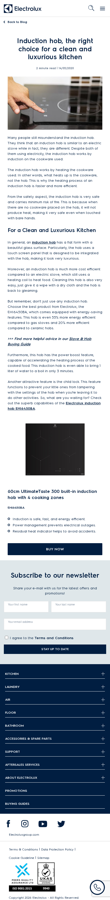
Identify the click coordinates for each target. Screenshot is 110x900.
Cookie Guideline (21, 858)
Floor (10, 712)
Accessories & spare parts (28, 738)
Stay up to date (55, 649)
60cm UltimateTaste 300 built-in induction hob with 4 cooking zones (52, 494)
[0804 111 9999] (97, 887)
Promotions (16, 791)
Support (12, 751)
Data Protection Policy (57, 849)
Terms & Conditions (23, 849)
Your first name (18, 604)
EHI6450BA (16, 507)
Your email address (20, 622)
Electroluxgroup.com (24, 834)
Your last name (65, 604)
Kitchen (12, 674)
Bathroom (14, 725)
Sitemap (43, 858)
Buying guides (17, 804)
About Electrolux (21, 778)
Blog (17, 22)
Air (7, 699)
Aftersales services (22, 765)
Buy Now (55, 549)
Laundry (12, 687)
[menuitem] (8, 825)
